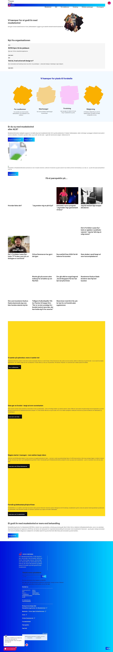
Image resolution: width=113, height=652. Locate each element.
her (49, 584)
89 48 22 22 (26, 594)
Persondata (29, 637)
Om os (33, 590)
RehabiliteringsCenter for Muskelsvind (33, 608)
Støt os (108, 648)
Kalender (11, 1)
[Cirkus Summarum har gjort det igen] (43, 244)
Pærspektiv (25, 625)
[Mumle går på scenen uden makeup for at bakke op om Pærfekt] (43, 266)
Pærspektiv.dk (12, 174)
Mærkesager (44, 109)
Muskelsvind (48, 7)
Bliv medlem (12, 5)
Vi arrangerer (100, 7)
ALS (56, 7)
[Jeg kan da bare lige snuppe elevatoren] (92, 195)
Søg (109, 3)
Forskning (75, 7)
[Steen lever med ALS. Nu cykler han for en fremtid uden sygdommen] (67, 291)
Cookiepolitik (38, 637)
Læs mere (10, 55)
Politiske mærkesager (87, 7)
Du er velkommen (13, 367)
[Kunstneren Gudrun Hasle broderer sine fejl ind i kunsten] (92, 266)
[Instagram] (44, 633)
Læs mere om (14, 416)
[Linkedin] (46, 633)
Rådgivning (91, 109)
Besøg (12, 535)
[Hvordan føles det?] (18, 196)
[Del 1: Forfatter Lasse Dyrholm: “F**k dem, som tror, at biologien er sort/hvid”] (19, 244)
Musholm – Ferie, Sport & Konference (33, 611)
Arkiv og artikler (36, 594)
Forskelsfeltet (26, 621)
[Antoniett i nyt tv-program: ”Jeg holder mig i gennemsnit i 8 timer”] (67, 195)
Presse (34, 591)
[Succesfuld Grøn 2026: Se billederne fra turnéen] (67, 244)
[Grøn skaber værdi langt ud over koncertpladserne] (92, 244)
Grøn (23, 614)
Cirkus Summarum (27, 618)
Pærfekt (24, 628)
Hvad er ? (15, 139)
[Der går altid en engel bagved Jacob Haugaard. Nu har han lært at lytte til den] (67, 266)
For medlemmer (65, 7)
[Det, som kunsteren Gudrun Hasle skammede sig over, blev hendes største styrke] (19, 291)
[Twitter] (45, 633)
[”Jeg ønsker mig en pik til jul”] (42, 196)
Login (10, 3)
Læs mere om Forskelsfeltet (17, 514)
